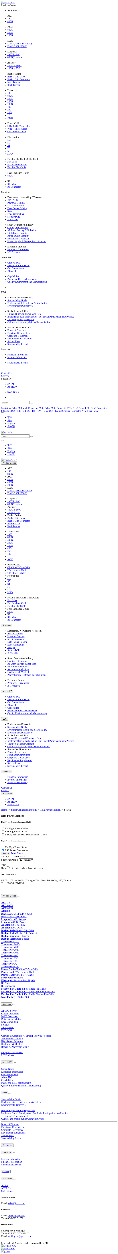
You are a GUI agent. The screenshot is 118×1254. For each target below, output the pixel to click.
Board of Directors (16, 330)
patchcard (12, 977)
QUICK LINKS (7, 889)
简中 (9, 420)
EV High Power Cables (16, 828)
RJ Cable (11, 184)
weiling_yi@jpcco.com (19, 1236)
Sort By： (6, 856)
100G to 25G (13, 68)
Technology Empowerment (20, 319)
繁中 (9, 417)
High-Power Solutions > (52, 809)
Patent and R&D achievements (22, 279)
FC (8, 148)
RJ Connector (14, 186)
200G (10, 35)
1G (8, 115)
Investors (6, 771)
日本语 (11, 426)
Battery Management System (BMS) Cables (26, 834)
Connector (8, 986)
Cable (6, 983)
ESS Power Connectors (16, 850)
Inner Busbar (13, 82)
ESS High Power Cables (17, 831)
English (11, 423)
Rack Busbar (13, 85)
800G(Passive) (14, 57)
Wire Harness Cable (17, 128)
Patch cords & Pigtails (18, 980)
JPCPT (10, 384)
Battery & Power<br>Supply (15, 1047)
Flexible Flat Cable (16, 167)
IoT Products (13, 252)
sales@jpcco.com (16, 1203)
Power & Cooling (16, 202)
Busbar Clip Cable (16, 76)
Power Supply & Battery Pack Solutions (26, 241)
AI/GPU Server (15, 200)
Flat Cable (12, 161)
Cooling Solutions (10, 1013)
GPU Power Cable (16, 131)
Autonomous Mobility (18, 236)
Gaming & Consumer (17, 227)
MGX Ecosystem (15, 205)
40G (9, 107)
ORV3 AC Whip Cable (18, 126)
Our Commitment (15, 268)
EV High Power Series (16, 847)
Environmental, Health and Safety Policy (27, 303)
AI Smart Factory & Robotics (21, 230)
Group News (13, 262)
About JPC (12, 271)
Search (5, 853)
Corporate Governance (18, 335)
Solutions (6, 625)
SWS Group (13, 392)
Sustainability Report (17, 344)
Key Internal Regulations (19, 338)
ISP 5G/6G (12, 219)
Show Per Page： (10, 859)
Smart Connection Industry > (25, 809)
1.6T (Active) (13, 919)
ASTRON (12, 386)
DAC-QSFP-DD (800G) (19, 43)
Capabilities (13, 276)
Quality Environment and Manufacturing (27, 281)
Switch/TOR (13, 216)
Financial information (17, 354)
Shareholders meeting (17, 362)
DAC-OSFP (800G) (17, 46)
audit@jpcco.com (16, 1215)
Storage (11, 211)
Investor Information (17, 357)
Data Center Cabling (17, 208)
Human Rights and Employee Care (24, 314)
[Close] (7, 866)
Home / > (6, 809)
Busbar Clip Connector (18, 79)
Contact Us (6, 373)
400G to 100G (14, 65)
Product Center (9, 463)
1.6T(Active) (13, 54)
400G (10, 32)
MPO (10, 153)
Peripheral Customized (18, 249)
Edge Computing (15, 214)
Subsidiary (7, 793)
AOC (10, 118)
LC (9, 140)
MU (9, 151)
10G (9, 112)
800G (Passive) (14, 922)
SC (8, 142)
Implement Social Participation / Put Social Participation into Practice (40, 316)
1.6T (9, 18)
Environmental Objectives (20, 306)
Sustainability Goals (17, 300)
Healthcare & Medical (18, 238)
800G (10, 21)
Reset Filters (17, 853)
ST (8, 145)
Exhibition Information (18, 265)
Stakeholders (13, 341)
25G (9, 109)
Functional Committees (18, 333)
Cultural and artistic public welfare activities (28, 322)
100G (10, 104)
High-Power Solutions (18, 233)
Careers (5, 376)
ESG (4, 719)
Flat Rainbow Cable (17, 164)
